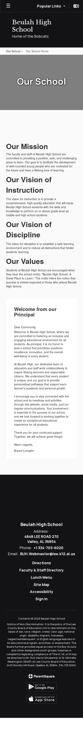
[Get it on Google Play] (41, 686)
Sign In (41, 598)
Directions (41, 562)
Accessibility (41, 591)
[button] (51, 6)
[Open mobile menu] (8, 6)
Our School (13, 51)
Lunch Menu (41, 577)
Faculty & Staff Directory (41, 570)
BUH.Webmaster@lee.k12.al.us (47, 553)
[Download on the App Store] (41, 698)
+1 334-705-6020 (48, 547)
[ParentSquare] (42, 676)
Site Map (41, 584)
